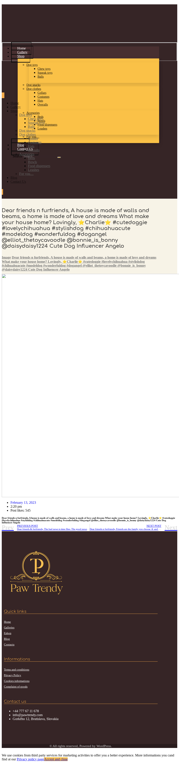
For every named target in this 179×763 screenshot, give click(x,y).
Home (7, 621)
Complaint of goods (16, 686)
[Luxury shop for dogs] (18, 29)
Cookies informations (16, 681)
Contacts (9, 644)
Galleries (9, 627)
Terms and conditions (16, 669)
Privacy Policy (12, 675)
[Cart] (2, 192)
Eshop (7, 633)
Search (17, 156)
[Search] (59, 157)
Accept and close (56, 759)
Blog (7, 638)
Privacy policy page (30, 759)
